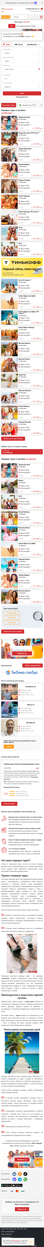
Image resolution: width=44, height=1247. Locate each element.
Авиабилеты (32, 44)
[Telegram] (20, 1179)
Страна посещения (8, 57)
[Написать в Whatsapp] (25, 1179)
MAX (32, 3)
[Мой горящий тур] (8, 10)
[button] (22, 69)
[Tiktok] (25, 1174)
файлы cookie (16, 1240)
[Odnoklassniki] (20, 1174)
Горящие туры (8, 105)
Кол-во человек (7, 83)
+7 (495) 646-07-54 (32, 9)
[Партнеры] (18, 1191)
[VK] (14, 1174)
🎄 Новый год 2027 (27, 105)
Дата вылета (6, 65)
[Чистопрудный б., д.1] (42, 9)
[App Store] (17, 1185)
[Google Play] (6, 1185)
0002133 (34, 1245)
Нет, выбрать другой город (26, 26)
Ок (31, 1242)
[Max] (35, 3)
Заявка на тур (6, 17)
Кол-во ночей (7, 75)
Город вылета (7, 49)
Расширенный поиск (22, 97)
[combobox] (22, 53)
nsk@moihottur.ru (6, 1237)
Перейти (8, 746)
